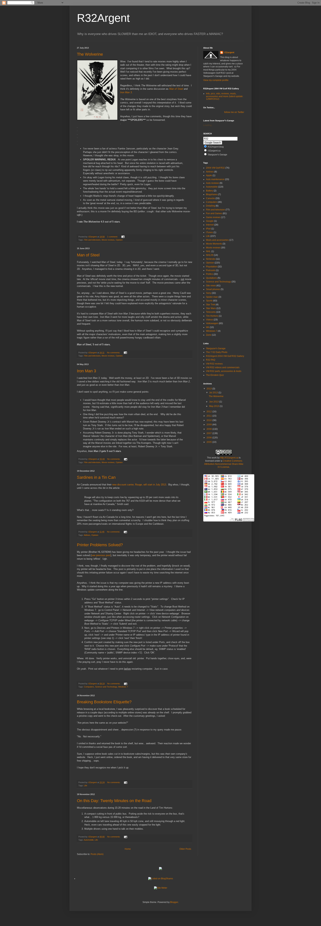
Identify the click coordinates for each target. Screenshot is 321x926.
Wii (207, 327)
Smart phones (213, 289)
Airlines (87, 535)
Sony (208, 293)
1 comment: (112, 237)
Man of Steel (88, 255)
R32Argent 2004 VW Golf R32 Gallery (225, 356)
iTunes (209, 232)
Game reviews (213, 217)
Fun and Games (214, 213)
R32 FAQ (210, 360)
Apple (209, 175)
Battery (209, 190)
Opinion (119, 240)
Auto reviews (212, 183)
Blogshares (212, 194)
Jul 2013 (213, 392)
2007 (209, 433)
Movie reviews (108, 240)
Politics (209, 274)
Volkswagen (212, 323)
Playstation (211, 266)
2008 (209, 429)
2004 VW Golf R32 (215, 168)
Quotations (211, 278)
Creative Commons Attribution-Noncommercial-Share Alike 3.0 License (223, 464)
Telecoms (211, 312)
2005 (209, 442)
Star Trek (210, 304)
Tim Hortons (212, 316)
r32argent (229, 52)
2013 (209, 388)
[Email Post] (122, 237)
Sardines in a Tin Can (96, 477)
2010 (209, 420)
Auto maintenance (215, 179)
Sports (209, 300)
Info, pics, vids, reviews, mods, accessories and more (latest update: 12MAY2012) (224, 96)
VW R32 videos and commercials (222, 367)
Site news (211, 285)
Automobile (89, 840)
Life (85, 785)
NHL (208, 251)
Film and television (92, 240)
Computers (89, 687)
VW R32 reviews (214, 363)
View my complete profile (215, 80)
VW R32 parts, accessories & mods (223, 371)
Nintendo (210, 259)
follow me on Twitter (234, 112)
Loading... (208, 125)
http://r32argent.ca (229, 457)
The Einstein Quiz (215, 375)
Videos (209, 319)
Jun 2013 (214, 401)
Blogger (174, 902)
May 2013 (214, 406)
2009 (209, 424)
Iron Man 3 (86, 371)
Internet (210, 224)
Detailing (210, 205)
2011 (209, 416)
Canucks (210, 198)
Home (128, 849)
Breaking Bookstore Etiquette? (104, 702)
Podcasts (210, 270)
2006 (209, 437)
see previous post (101, 555)
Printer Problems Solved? (100, 545)
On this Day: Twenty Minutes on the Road (114, 800)
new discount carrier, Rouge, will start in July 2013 (139, 484)
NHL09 (209, 255)
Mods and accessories (217, 240)
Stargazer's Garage (216, 348)
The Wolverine (90, 54)
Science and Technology (106, 687)
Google (209, 221)
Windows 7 (123, 687)
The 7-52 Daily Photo (216, 352)
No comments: (114, 352)
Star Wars (211, 308)
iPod (208, 228)
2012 (209, 411)
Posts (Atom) (97, 854)
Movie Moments (214, 243)
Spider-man (212, 297)
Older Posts (185, 849)
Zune (208, 335)
